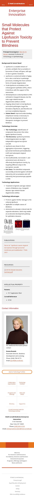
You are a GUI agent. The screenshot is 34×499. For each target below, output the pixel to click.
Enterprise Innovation (17, 12)
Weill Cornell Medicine (17, 471)
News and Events (17, 463)
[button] (30, 3)
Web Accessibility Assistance (17, 494)
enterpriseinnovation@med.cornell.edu (19, 429)
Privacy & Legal (18, 480)
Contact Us (31, 445)
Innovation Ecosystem (17, 459)
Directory (17, 491)
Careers (17, 486)
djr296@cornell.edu (16, 360)
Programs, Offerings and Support (17, 461)
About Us (17, 453)
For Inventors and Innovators (17, 454)
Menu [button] (3, 5)
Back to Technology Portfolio (17, 372)
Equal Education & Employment (17, 483)
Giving (17, 488)
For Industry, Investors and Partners (17, 457)
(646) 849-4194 (19, 426)
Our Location (3, 445)
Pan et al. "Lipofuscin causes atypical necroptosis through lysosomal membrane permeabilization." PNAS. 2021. (16, 248)
